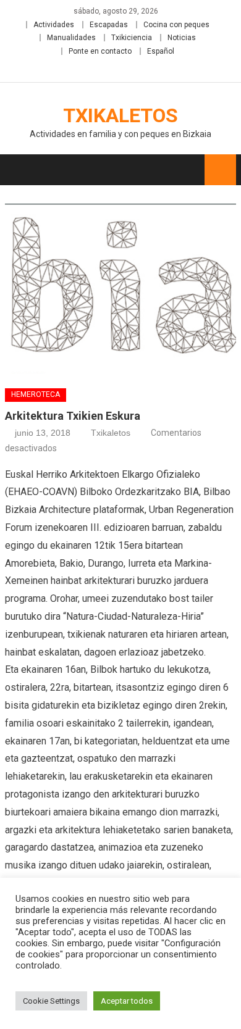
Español (160, 51)
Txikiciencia (131, 37)
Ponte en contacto (100, 51)
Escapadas (109, 24)
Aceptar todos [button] (127, 1001)
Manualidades (71, 37)
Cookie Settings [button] (51, 1001)
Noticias (181, 37)
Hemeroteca (35, 394)
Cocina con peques (176, 24)
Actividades (53, 24)
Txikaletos (120, 115)
